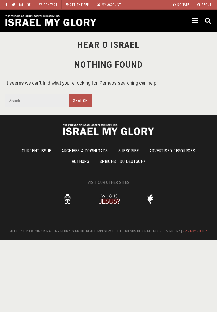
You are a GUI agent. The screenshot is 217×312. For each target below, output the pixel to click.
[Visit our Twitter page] (13, 5)
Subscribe (128, 150)
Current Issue (36, 150)
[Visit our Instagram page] (21, 5)
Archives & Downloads (84, 150)
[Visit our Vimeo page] (29, 5)
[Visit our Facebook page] (6, 5)
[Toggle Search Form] (208, 21)
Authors (80, 161)
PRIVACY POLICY (195, 231)
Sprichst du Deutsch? (122, 161)
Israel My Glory (50, 20)
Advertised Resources (172, 150)
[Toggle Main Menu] (196, 20)
